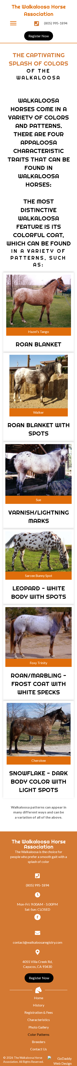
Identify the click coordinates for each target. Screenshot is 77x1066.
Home (38, 998)
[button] (13, 23)
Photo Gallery (38, 1027)
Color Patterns (38, 1034)
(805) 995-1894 (55, 23)
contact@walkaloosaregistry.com (37, 942)
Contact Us (38, 1049)
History (38, 1005)
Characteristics (38, 1020)
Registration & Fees (38, 1012)
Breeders (38, 1042)
